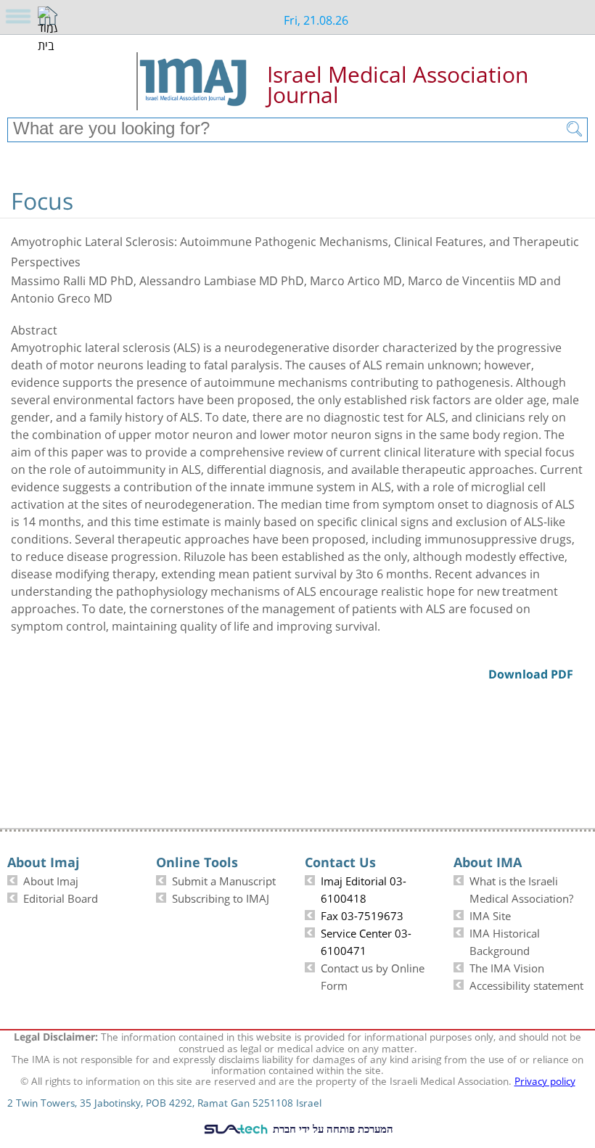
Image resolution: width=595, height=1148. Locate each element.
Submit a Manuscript (224, 879)
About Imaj (50, 879)
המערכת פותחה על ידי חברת (331, 1128)
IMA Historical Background (504, 940)
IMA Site (490, 914)
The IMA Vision (506, 966)
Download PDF (564, 180)
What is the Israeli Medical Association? (521, 888)
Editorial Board (60, 897)
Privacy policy (544, 1080)
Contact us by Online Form (372, 975)
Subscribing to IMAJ (220, 897)
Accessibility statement (526, 984)
